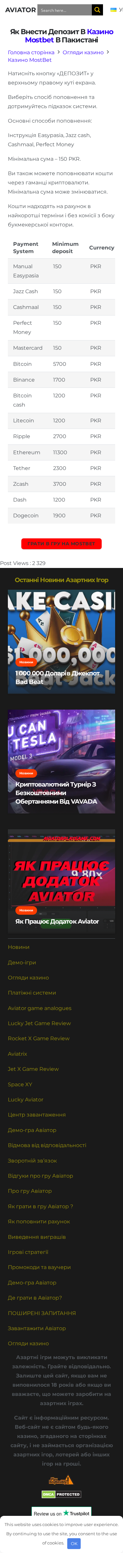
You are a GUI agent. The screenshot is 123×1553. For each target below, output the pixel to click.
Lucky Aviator (25, 1099)
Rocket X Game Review (39, 1038)
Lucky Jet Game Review (39, 1023)
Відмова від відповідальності (47, 1145)
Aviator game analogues (40, 1008)
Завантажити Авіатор (37, 1328)
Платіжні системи (32, 993)
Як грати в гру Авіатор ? (40, 1206)
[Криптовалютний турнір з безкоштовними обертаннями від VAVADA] (61, 762)
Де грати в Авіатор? (35, 1298)
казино (100, 31)
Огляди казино (28, 978)
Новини (19, 947)
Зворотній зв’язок (32, 1161)
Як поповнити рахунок (39, 1221)
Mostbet (39, 39)
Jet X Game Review (33, 1069)
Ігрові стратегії (28, 1252)
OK (74, 1543)
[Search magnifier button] (97, 9)
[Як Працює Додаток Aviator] (61, 881)
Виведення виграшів (37, 1237)
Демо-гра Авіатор (32, 1130)
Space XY (20, 1084)
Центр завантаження (37, 1115)
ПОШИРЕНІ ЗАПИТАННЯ (42, 1313)
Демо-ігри (22, 962)
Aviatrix (17, 1054)
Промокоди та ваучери (39, 1267)
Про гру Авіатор (30, 1191)
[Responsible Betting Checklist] (61, 1479)
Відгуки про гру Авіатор (40, 1176)
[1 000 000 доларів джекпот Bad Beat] (61, 642)
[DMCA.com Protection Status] (61, 1497)
